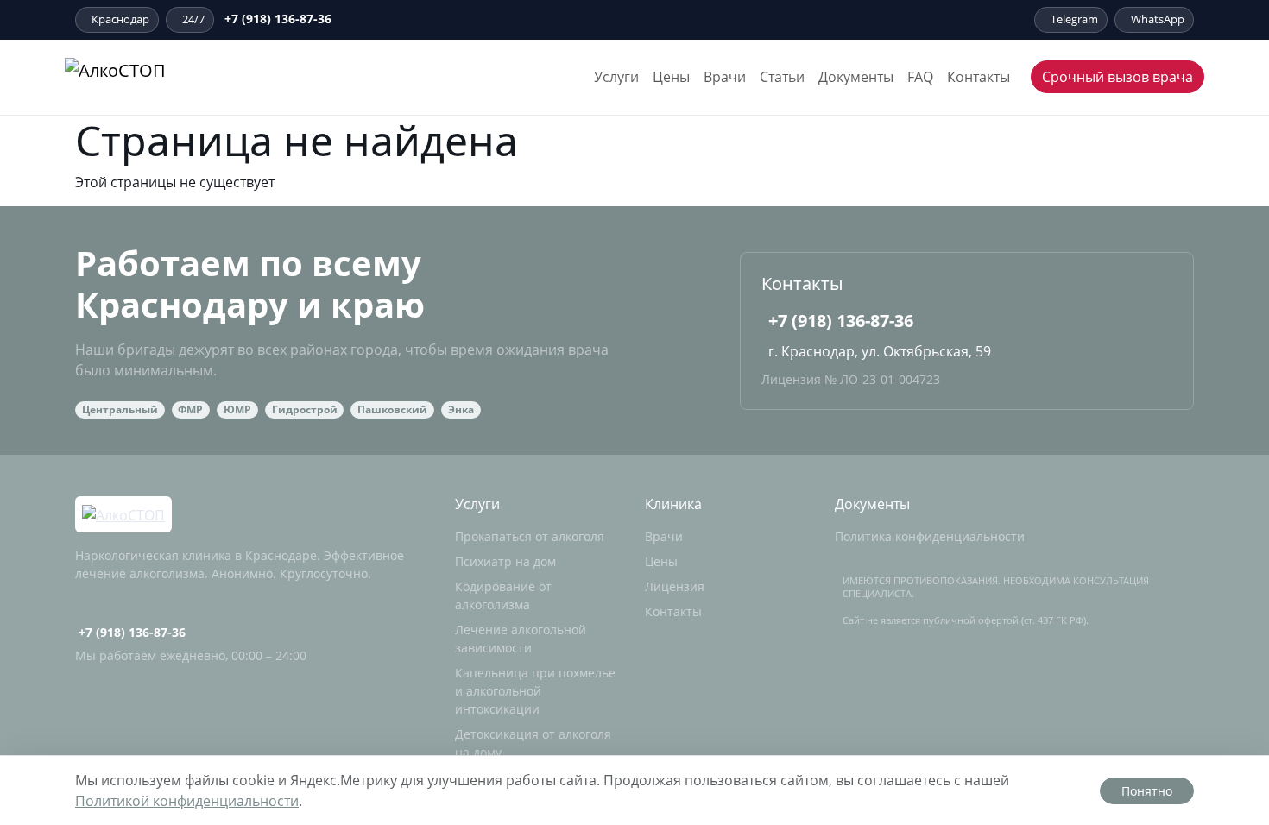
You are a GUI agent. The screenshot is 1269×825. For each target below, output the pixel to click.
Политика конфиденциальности (930, 536)
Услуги (616, 76)
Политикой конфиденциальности (187, 800)
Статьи (782, 76)
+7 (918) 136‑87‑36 (277, 18)
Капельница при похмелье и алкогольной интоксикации (535, 690)
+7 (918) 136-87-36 (840, 320)
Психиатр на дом (505, 561)
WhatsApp (1157, 19)
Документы (855, 76)
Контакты (978, 76)
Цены (671, 76)
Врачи (725, 76)
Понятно (1146, 791)
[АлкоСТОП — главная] (162, 77)
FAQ (920, 76)
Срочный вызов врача (1117, 76)
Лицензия (674, 586)
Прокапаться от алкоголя (529, 536)
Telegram (1074, 19)
